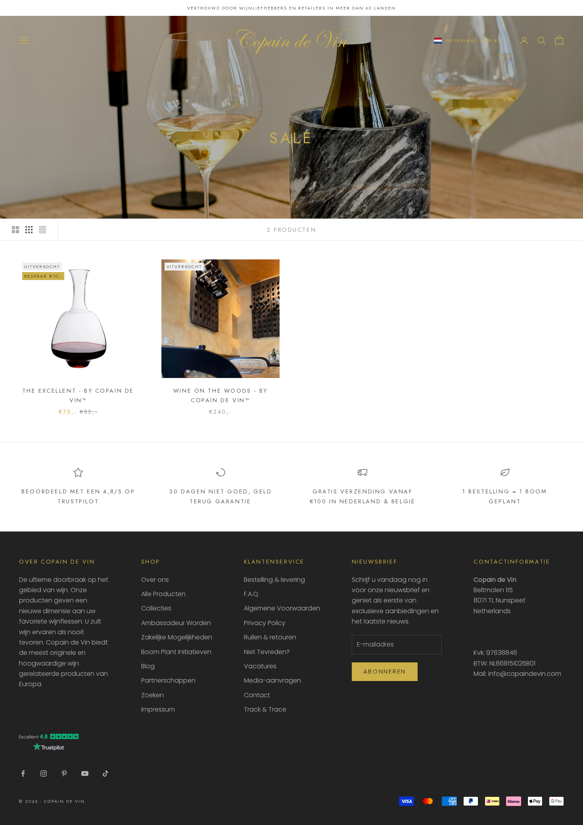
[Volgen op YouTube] (85, 773)
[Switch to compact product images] (42, 229)
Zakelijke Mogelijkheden (176, 637)
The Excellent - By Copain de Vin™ (78, 395)
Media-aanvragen (272, 680)
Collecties (156, 608)
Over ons (155, 579)
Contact (257, 695)
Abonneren (384, 671)
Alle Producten (163, 594)
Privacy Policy (265, 622)
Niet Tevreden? (267, 651)
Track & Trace (265, 709)
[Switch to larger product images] (15, 229)
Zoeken (152, 695)
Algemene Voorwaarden (282, 608)
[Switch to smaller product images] (29, 229)
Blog (148, 666)
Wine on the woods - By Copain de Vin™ (220, 395)
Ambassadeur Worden (176, 622)
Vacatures (260, 666)
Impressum (158, 709)
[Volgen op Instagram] (44, 773)
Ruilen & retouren (270, 637)
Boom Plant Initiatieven (176, 651)
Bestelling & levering (274, 579)
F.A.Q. (251, 594)
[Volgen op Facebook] (23, 773)
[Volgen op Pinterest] (64, 773)
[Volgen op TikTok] (105, 773)
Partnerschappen (168, 680)
